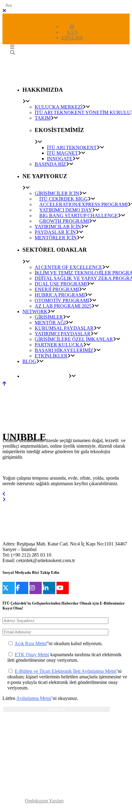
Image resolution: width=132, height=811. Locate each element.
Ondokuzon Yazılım (44, 800)
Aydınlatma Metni (33, 698)
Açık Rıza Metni (30, 643)
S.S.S (72, 32)
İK (72, 26)
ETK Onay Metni (32, 654)
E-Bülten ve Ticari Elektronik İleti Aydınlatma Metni (65, 671)
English (72, 37)
